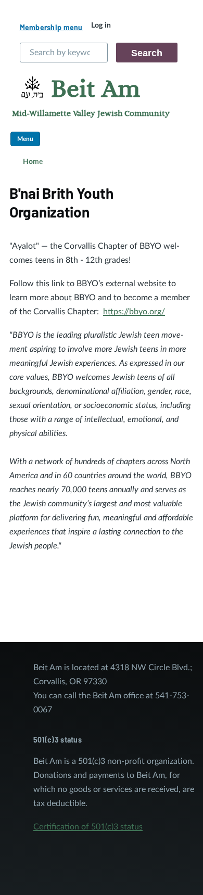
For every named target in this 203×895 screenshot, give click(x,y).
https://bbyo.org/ (134, 312)
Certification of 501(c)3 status (88, 827)
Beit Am (95, 89)
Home (33, 161)
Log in (101, 25)
